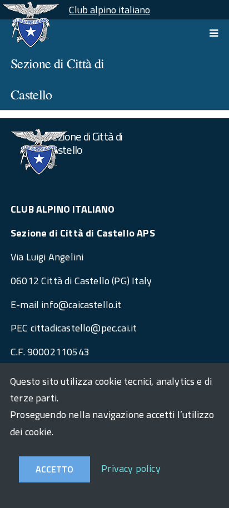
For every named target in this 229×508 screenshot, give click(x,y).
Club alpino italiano (109, 9)
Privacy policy (131, 468)
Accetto (54, 469)
